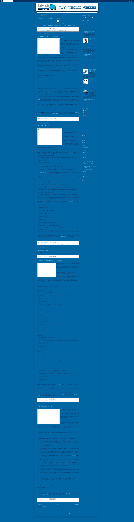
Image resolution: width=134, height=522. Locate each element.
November (86, 148)
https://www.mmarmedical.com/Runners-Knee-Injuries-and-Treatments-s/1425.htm (59, 25)
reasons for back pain (53, 500)
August (85, 154)
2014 (84, 138)
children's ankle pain (43, 120)
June (85, 157)
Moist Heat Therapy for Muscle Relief (89, 62)
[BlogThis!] (51, 28)
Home (58, 504)
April (85, 173)
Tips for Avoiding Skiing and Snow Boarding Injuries (90, 47)
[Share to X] (53, 28)
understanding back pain (60, 500)
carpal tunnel (42, 244)
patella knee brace (48, 30)
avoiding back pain (43, 400)
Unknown (86, 110)
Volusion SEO (87, 112)
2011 (84, 144)
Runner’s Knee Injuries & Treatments (49, 18)
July (85, 155)
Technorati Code (42, 250)
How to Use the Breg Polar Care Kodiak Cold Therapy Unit (92, 70)
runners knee (59, 30)
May (85, 171)
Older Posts (77, 504)
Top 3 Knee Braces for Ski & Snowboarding (89, 32)
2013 (84, 140)
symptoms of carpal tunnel (71, 244)
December (86, 147)
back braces (68, 493)
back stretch (48, 400)
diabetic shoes (62, 236)
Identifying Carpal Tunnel (45, 126)
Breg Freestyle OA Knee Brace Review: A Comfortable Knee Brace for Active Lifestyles (89, 23)
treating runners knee (64, 30)
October (85, 150)
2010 (84, 145)
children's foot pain (56, 120)
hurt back (47, 500)
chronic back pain (43, 386)
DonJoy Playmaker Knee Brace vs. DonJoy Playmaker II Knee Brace (92, 81)
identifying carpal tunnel (63, 244)
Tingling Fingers (43, 172)
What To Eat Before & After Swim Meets (92, 91)
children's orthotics (67, 120)
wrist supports (70, 153)
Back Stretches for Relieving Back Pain (49, 261)
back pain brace (49, 427)
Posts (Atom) (44, 506)
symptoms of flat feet (74, 120)
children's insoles (61, 120)
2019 (84, 132)
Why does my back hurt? (45, 406)
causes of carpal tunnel (55, 244)
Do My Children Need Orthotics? (47, 36)
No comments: (46, 28)
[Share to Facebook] (54, 28)
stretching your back (58, 400)
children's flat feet (49, 120)
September (86, 152)
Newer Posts (40, 504)
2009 (84, 180)
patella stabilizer (54, 30)
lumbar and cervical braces (42, 494)
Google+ (63, 513)
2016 (84, 137)
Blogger (70, 513)
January (85, 178)
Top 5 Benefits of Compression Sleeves (89, 100)
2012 (84, 142)
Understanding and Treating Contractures (88, 55)
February (86, 176)
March (85, 174)
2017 (84, 135)
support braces (70, 97)
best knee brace (42, 30)
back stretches (53, 400)
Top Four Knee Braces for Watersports (92, 39)
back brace (59, 384)
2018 (84, 133)
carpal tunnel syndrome (48, 244)
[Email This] (50, 28)
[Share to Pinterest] (55, 28)
